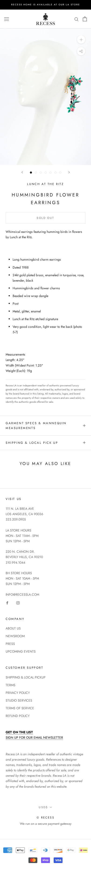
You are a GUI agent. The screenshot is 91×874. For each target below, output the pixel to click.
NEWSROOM (15, 636)
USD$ (43, 807)
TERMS (10, 685)
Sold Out (45, 218)
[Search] (76, 19)
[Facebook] (7, 602)
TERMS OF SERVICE (20, 708)
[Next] (69, 172)
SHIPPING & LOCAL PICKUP (26, 677)
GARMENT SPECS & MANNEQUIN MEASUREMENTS (36, 425)
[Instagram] (18, 602)
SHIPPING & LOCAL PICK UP (32, 442)
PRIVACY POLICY (18, 692)
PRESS (10, 643)
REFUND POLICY (18, 715)
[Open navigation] (6, 19)
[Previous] (22, 172)
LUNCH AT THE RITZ (45, 184)
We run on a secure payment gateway (45, 823)
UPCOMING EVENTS (21, 651)
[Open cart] (85, 19)
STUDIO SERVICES (19, 700)
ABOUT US (13, 628)
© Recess (45, 817)
